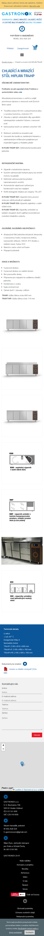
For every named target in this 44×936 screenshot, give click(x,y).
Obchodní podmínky (25, 908)
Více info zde (34, 6)
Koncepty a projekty (25, 864)
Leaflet (18, 789)
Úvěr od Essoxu (33, 894)
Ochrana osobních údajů (25, 912)
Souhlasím (30, 932)
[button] (22, 763)
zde (20, 92)
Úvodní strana (7, 62)
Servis (25, 889)
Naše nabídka (25, 860)
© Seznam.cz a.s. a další (32, 789)
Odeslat (37, 734)
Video (25, 876)
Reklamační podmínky (25, 916)
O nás (25, 880)
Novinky (25, 868)
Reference (25, 872)
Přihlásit (10, 48)
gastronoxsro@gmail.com (16, 831)
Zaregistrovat (23, 48)
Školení (25, 884)
